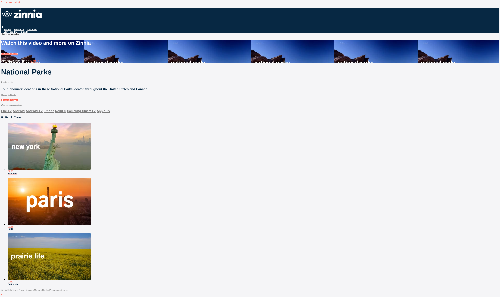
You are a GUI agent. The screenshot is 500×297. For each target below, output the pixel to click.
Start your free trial (9, 54)
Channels (32, 30)
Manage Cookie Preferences (47, 290)
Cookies (30, 290)
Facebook (6, 100)
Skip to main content (10, 2)
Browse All (19, 30)
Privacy (22, 290)
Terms (15, 290)
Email (15, 100)
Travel (3, 82)
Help (9, 290)
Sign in (34, 61)
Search (7, 30)
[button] (2, 27)
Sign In (24, 32)
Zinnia (4, 290)
